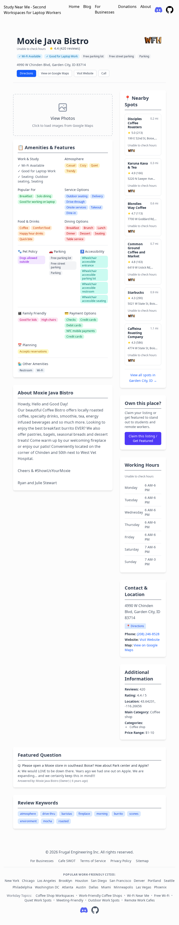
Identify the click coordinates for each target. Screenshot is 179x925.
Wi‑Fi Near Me (138, 895)
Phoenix (160, 887)
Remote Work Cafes (139, 900)
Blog (87, 6)
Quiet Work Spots (38, 900)
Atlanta (67, 887)
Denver (139, 880)
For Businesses (104, 9)
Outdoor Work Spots (104, 900)
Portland (154, 880)
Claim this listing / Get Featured (143, 438)
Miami (106, 887)
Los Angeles (46, 880)
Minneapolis (123, 887)
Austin (81, 887)
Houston (81, 880)
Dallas (93, 887)
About (145, 6)
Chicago (28, 880)
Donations (127, 6)
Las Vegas (143, 887)
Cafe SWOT (67, 861)
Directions (26, 73)
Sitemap (142, 861)
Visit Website (85, 73)
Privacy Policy (121, 861)
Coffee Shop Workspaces (55, 895)
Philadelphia (22, 887)
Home (74, 6)
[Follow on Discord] (84, 910)
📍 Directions (135, 626)
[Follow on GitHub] (95, 910)
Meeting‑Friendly (69, 900)
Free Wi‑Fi (161, 895)
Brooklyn (65, 880)
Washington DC (47, 887)
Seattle (169, 880)
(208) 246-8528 (148, 634)
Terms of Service (93, 861)
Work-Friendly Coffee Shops (100, 895)
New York (12, 880)
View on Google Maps (55, 73)
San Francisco (120, 880)
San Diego (99, 880)
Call (103, 73)
